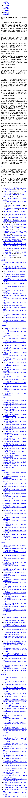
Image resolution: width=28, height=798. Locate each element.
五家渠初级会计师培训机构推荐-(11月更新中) (14, 706)
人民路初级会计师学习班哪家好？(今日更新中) (15, 700)
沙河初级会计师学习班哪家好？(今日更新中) (14, 722)
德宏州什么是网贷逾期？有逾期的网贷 (13, 305)
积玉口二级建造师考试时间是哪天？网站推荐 (14, 648)
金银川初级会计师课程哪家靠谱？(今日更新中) (15, 727)
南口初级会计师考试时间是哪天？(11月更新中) (15, 729)
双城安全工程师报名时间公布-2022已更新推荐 (15, 787)
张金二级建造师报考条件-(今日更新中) (13, 643)
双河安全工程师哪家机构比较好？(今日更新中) (15, 743)
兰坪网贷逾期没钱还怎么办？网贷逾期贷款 (14, 274)
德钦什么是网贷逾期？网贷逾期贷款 (12, 266)
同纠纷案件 (6, 9)
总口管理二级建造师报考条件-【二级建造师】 (15, 636)
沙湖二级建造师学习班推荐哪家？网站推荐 (14, 211)
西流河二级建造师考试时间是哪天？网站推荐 (14, 214)
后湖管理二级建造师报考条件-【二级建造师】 (15, 641)
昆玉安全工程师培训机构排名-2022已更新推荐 (15, 738)
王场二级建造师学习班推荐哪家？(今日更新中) (15, 653)
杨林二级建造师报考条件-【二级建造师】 (13, 620)
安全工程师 (6, 14)
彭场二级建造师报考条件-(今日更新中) (13, 205)
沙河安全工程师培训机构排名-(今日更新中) (14, 785)
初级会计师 (6, 12)
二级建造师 (6, 10)
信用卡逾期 (6, 5)
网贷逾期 (5, 2)
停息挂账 (5, 7)
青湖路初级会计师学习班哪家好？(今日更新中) (15, 701)
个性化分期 (6, 3)
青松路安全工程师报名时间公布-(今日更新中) (14, 796)
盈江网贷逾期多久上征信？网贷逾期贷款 (13, 293)
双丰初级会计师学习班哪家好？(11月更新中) (14, 688)
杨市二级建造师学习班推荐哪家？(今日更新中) (15, 668)
